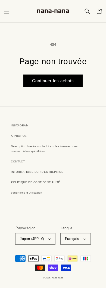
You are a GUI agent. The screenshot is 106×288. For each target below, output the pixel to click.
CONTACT (18, 161)
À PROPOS (19, 135)
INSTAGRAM (19, 125)
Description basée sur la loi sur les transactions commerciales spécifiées (44, 149)
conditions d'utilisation (26, 192)
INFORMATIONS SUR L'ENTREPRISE (37, 171)
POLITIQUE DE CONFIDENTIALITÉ (35, 182)
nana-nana (57, 277)
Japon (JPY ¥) (32, 239)
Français (72, 239)
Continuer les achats (53, 80)
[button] (7, 11)
